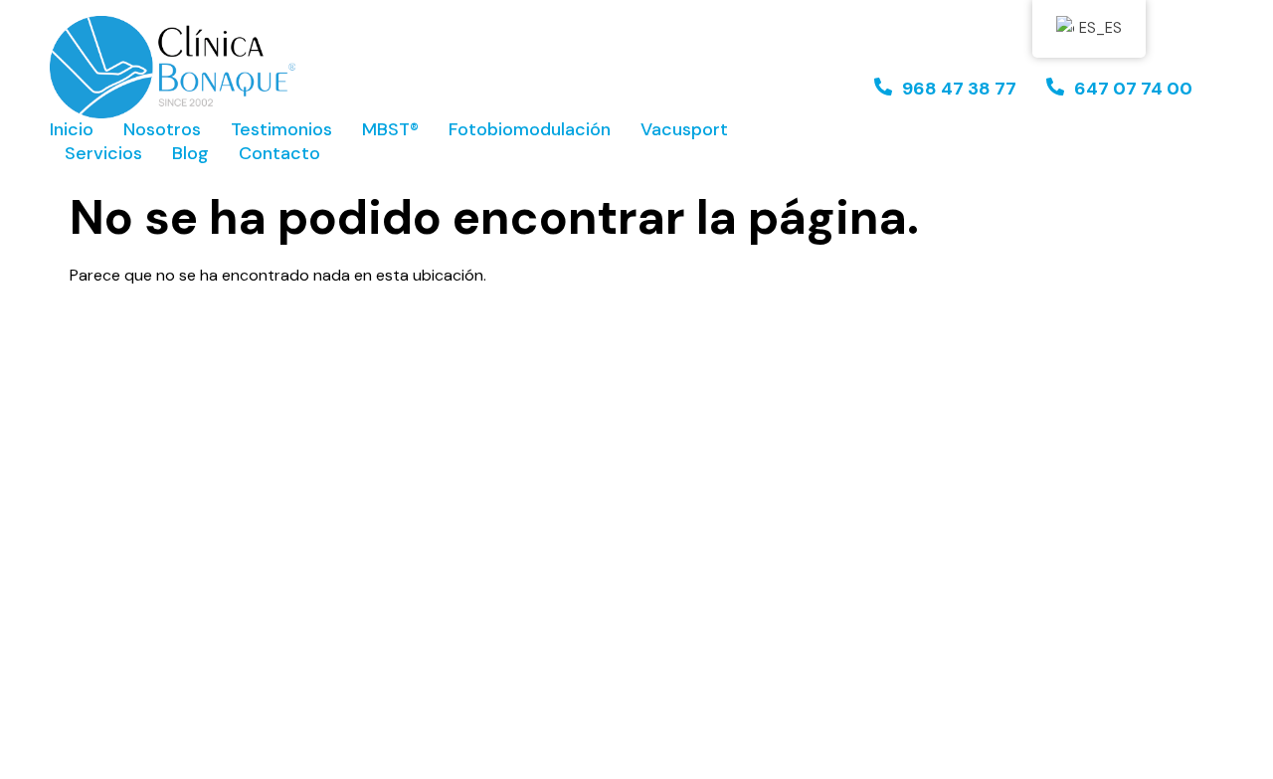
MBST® (390, 129)
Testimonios (281, 129)
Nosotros (162, 129)
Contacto (279, 153)
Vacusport (684, 129)
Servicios (103, 153)
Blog (190, 153)
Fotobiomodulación (530, 129)
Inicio (71, 129)
